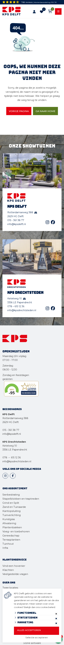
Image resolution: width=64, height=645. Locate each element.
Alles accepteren (29, 630)
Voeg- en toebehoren (16, 531)
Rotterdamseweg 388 (15, 418)
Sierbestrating (11, 494)
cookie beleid (47, 607)
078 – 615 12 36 (15, 306)
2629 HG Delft (10, 422)
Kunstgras (8, 519)
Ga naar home (45, 111)
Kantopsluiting (11, 511)
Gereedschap (10, 535)
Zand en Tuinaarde (14, 506)
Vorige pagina (19, 111)
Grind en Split (10, 502)
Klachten (8, 569)
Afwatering (9, 523)
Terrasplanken (11, 539)
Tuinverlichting (11, 515)
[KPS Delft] (13, 12)
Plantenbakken (12, 527)
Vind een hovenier (13, 565)
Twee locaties (10, 587)
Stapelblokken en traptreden (20, 498)
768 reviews (26, 2)
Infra (5, 547)
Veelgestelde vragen (15, 574)
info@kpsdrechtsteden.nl (21, 310)
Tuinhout (8, 543)
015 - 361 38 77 (15, 220)
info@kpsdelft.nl (16, 224)
